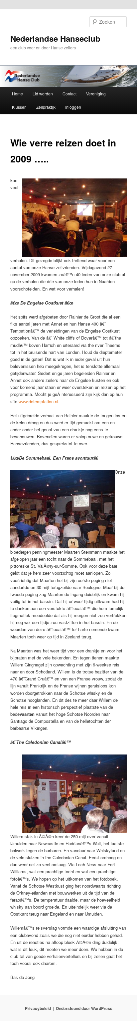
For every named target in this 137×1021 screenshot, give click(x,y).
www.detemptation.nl (38, 401)
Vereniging (96, 93)
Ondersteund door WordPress (84, 1008)
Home (17, 93)
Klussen (19, 107)
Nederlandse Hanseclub (55, 38)
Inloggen (73, 107)
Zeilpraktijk (46, 107)
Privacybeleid (38, 1008)
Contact (69, 93)
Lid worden (43, 93)
